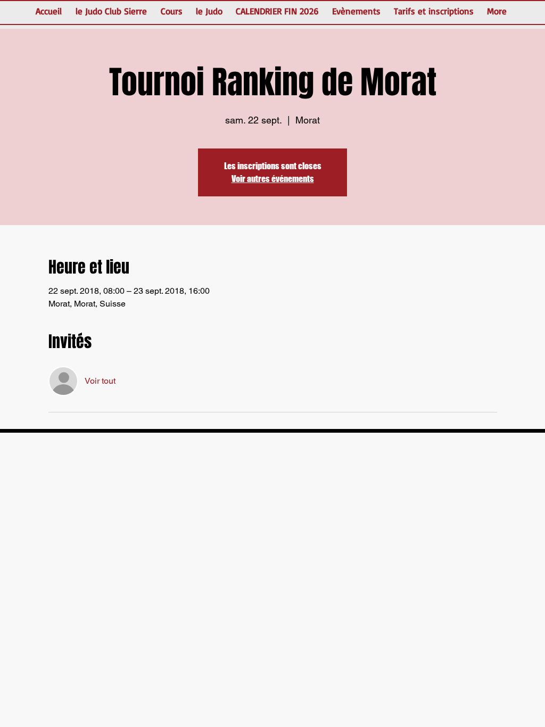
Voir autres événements (273, 179)
